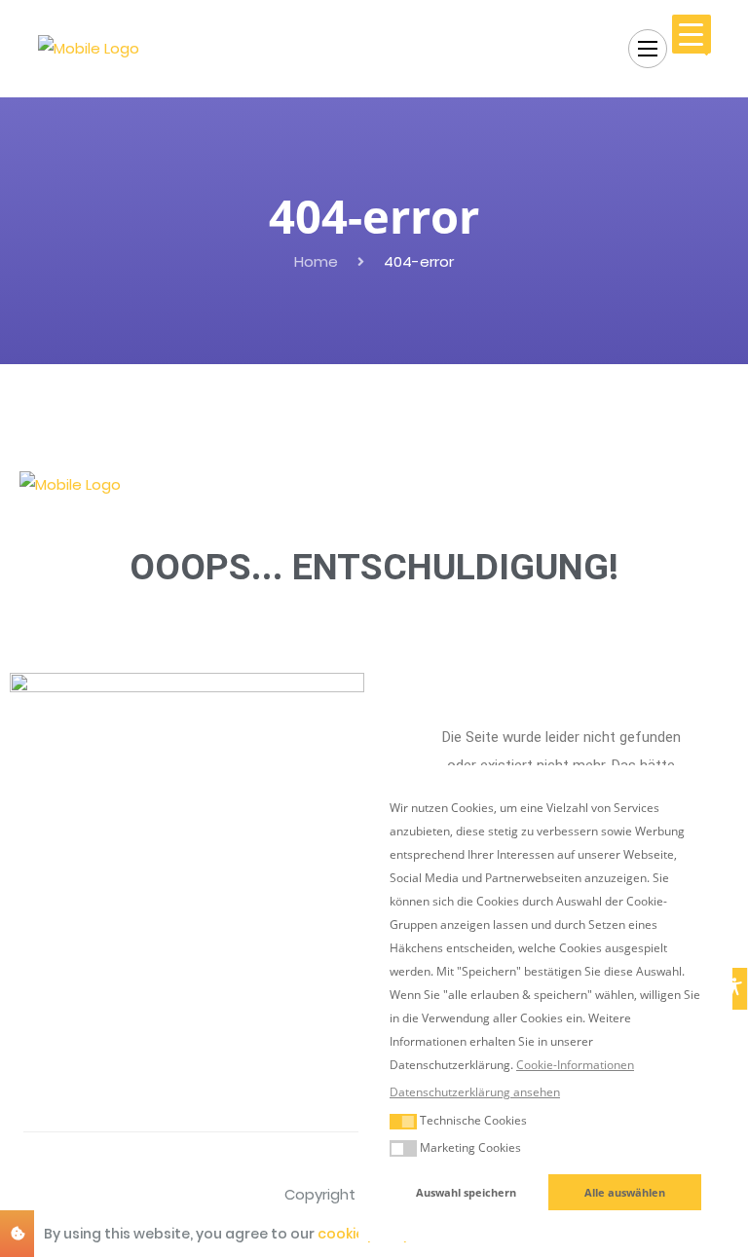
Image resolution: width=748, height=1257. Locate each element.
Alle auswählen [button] (624, 1192)
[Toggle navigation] (647, 48)
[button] (403, 1122)
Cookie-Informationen (575, 1064)
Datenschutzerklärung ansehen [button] (475, 1092)
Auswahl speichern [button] (466, 1192)
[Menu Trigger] (691, 34)
